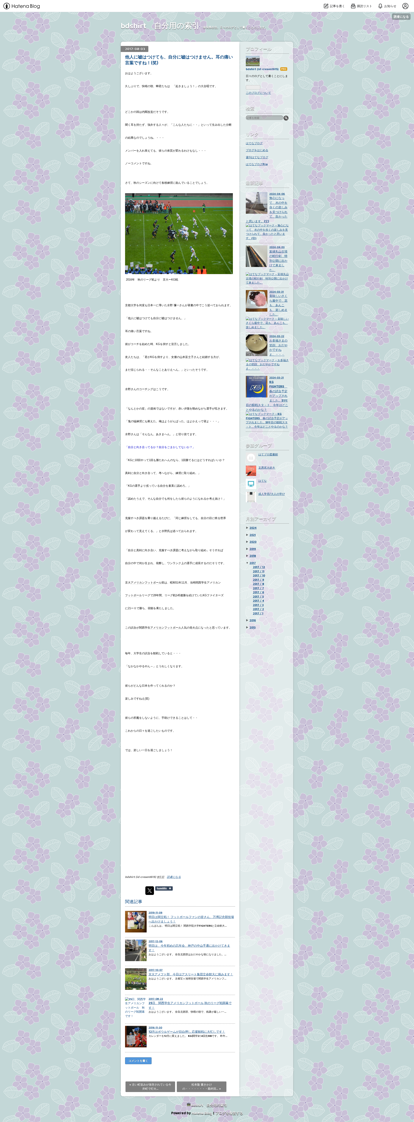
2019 (252, 549)
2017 (252, 563)
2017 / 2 (258, 609)
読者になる (401, 16)
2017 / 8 (258, 583)
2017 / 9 (258, 579)
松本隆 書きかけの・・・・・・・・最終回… (201, 1087)
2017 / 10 (259, 575)
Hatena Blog (202, 1113)
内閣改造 (147, 111)
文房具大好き (266, 467)
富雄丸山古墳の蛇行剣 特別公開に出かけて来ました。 (278, 261)
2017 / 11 (258, 571)
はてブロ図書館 (268, 454)
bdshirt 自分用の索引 (160, 25)
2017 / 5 (258, 596)
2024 (253, 527)
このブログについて (258, 92)
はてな (262, 480)
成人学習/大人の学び (271, 494)
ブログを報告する (229, 1113)
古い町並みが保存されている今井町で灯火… (150, 1087)
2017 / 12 (259, 567)
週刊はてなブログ (257, 157)
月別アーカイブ (261, 518)
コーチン (144, 389)
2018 (252, 555)
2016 (252, 620)
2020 (252, 541)
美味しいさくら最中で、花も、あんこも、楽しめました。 (278, 305)
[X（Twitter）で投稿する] (149, 890)
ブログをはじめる (257, 150)
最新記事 (254, 182)
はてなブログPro (257, 164)
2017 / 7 (258, 588)
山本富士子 (187, 357)
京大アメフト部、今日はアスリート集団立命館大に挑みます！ (191, 974)
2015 (252, 627)
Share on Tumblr (164, 888)
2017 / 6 (258, 592)
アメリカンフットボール (146, 582)
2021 (252, 535)
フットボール (133, 595)
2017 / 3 (258, 605)
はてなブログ (254, 143)
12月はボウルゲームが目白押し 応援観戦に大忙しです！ (187, 1031)
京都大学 (130, 305)
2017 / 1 (258, 613)
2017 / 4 (258, 600)
